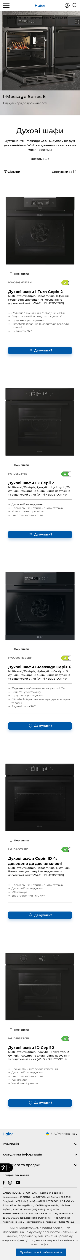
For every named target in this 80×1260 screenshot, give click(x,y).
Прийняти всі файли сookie (41, 1252)
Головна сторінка (16, 17)
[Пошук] (75, 5)
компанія (11, 1144)
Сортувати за (62, 171)
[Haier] (40, 5)
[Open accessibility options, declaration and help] (3, 1167)
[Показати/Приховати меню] (6, 5)
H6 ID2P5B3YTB (18, 1038)
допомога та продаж (21, 1165)
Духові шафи (59, 17)
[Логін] (67, 5)
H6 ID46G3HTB (18, 849)
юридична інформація (22, 1154)
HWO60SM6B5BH (20, 657)
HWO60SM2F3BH (20, 282)
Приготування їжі (39, 17)
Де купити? (43, 350)
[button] (10, 1168)
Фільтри (13, 171)
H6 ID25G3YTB (17, 473)
